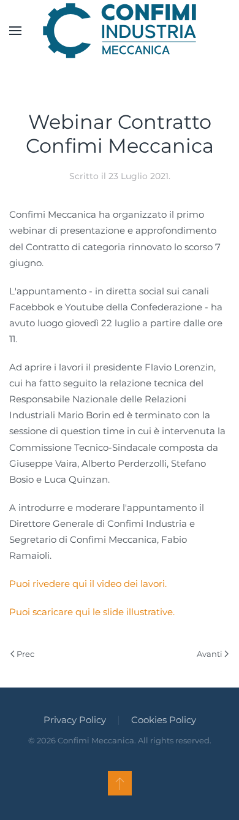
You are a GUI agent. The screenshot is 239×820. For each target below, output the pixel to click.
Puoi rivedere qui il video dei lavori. (88, 583)
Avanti (209, 654)
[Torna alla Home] (119, 30)
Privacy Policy (75, 720)
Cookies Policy (163, 720)
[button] (15, 30)
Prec (25, 654)
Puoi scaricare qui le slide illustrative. (92, 612)
